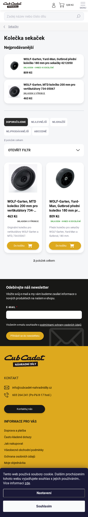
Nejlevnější (39, 122)
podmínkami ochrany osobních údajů (60, 324)
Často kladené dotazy (18, 437)
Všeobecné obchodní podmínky (24, 450)
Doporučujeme (16, 122)
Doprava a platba (15, 430)
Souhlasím (44, 506)
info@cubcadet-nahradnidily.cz (32, 387)
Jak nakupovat (13, 443)
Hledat (78, 16)
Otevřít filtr (19, 150)
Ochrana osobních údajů (19, 456)
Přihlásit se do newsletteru (24, 335)
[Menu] (83, 5)
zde (27, 483)
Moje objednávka (15, 462)
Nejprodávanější (17, 131)
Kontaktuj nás (24, 409)
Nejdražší (58, 122)
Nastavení (44, 493)
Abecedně (40, 131)
